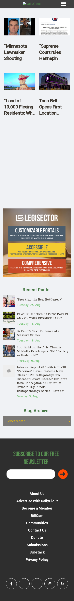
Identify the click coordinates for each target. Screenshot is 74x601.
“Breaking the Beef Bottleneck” (39, 299)
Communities (37, 523)
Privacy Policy (37, 559)
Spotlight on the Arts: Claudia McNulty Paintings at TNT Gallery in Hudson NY (42, 351)
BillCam (37, 516)
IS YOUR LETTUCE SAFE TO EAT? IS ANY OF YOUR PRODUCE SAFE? (42, 316)
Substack (37, 552)
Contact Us (37, 530)
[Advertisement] (37, 171)
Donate (37, 537)
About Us (37, 494)
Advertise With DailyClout (37, 501)
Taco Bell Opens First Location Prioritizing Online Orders (52, 113)
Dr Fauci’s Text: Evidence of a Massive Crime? (38, 333)
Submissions (37, 545)
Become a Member (37, 508)
